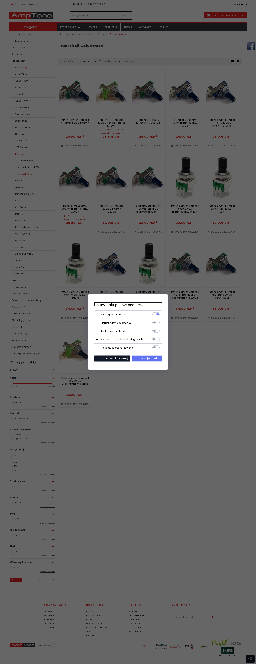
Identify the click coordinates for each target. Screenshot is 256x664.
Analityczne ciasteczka (114, 331)
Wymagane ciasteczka (114, 314)
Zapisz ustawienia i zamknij (112, 358)
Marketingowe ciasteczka (116, 323)
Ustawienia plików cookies (118, 305)
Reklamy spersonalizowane (117, 347)
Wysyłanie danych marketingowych (122, 339)
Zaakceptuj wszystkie (147, 358)
